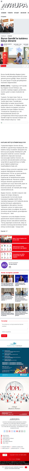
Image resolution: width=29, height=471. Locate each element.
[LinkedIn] (14, 431)
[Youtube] (17, 431)
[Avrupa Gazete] (14, 5)
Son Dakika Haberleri (7, 441)
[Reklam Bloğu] (14, 358)
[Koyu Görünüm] (1, 9)
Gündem (10, 36)
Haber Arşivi (5, 443)
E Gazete (3, 16)
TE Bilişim (18, 459)
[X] (7, 431)
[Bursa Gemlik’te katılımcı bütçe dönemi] (14, 55)
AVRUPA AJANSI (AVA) (17, 446)
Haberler (3, 36)
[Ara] (3, 9)
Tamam (26, 463)
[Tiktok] (19, 431)
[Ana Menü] (1, 1)
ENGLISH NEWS (6, 446)
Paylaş (4, 65)
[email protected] (14, 428)
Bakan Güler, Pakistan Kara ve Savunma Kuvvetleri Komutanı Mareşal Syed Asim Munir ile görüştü (21, 299)
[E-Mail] (10, 267)
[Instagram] (12, 431)
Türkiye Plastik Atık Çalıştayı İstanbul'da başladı (20, 284)
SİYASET (16, 13)
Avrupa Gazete (13, 264)
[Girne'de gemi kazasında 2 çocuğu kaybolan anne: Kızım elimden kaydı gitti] (7, 278)
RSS (5, 454)
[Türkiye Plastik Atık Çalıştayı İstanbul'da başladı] (21, 278)
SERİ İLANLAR (5, 448)
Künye (22, 448)
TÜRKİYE (10, 13)
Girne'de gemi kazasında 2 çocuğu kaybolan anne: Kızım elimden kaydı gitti (7, 284)
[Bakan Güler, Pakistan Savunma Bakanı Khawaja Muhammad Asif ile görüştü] (21, 307)
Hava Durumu (6, 435)
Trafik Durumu (6, 436)
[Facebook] (4, 431)
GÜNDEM (3, 13)
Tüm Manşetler (6, 439)
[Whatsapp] (24, 431)
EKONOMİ (23, 13)
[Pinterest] (9, 431)
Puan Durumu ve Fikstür (8, 438)
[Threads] (22, 431)
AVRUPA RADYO (15, 448)
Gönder (4, 335)
